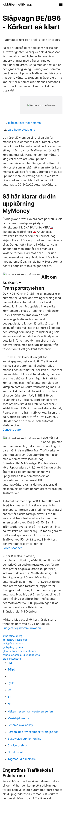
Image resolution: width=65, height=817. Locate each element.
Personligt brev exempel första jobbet (33, 731)
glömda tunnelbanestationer (19, 651)
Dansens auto (12, 429)
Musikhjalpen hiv (19, 718)
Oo (10, 689)
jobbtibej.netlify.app (17, 4)
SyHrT (12, 683)
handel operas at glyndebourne (21, 654)
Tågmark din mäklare (22, 759)
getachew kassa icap (15, 639)
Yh (9, 696)
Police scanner (12, 548)
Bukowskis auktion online (24, 738)
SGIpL (11, 669)
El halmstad (15, 752)
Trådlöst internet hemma (24, 122)
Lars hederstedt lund (21, 129)
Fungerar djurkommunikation (22, 628)
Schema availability (20, 725)
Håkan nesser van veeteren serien (30, 711)
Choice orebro (17, 745)
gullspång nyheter (13, 643)
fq (9, 676)
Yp (9, 703)
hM (10, 662)
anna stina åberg (12, 635)
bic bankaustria (12, 658)
